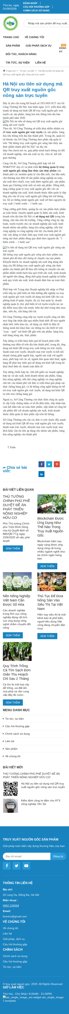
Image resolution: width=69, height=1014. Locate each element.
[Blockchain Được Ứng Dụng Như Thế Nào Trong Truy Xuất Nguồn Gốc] (51, 503)
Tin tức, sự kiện (18, 62)
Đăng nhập (30, 3)
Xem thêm (13, 548)
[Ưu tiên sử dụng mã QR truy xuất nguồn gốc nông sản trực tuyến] (34, 249)
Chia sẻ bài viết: (15, 469)
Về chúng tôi (34, 37)
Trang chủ (11, 37)
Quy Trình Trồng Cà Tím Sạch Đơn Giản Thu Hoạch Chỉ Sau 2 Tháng (17, 672)
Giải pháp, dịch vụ (38, 45)
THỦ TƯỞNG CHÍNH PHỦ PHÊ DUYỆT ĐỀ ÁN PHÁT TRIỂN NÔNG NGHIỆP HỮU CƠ (16, 507)
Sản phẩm (13, 45)
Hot (64, 45)
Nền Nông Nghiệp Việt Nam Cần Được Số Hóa (16, 600)
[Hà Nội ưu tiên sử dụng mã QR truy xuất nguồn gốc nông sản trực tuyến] (34, 122)
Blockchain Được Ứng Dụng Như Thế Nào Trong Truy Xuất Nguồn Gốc (50, 527)
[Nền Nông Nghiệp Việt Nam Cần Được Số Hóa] (17, 581)
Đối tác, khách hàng (21, 54)
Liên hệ (40, 62)
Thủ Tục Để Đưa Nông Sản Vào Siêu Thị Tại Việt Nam (50, 602)
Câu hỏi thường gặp (36, 7)
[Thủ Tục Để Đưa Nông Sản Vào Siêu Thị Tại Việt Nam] (51, 581)
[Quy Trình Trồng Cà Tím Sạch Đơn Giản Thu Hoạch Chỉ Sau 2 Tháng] (17, 651)
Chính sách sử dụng (36, 10)
